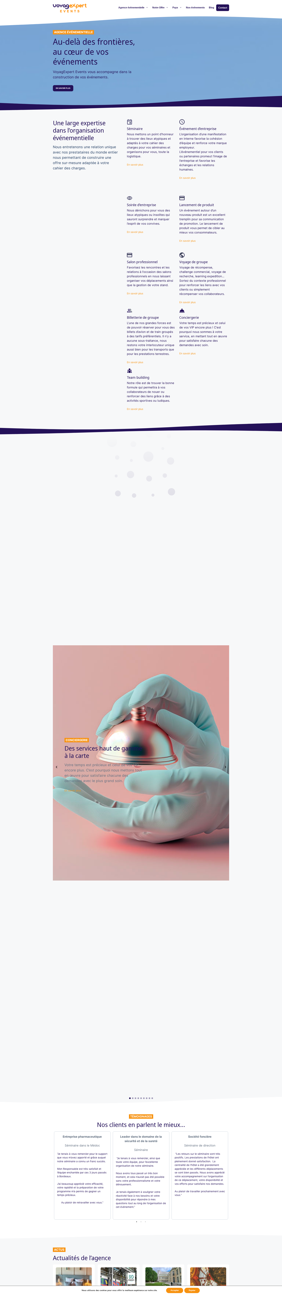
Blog (211, 7)
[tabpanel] (82, 1175)
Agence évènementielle (131, 7)
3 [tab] (145, 1221)
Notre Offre (158, 7)
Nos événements (195, 7)
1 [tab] (136, 1221)
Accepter (175, 1290)
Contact (222, 7)
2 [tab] (141, 1221)
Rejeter (192, 1290)
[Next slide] (225, 767)
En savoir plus (135, 164)
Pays (175, 7)
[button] (130, 1098)
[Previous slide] (56, 767)
